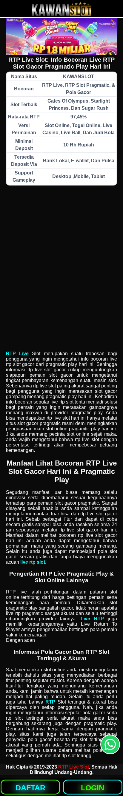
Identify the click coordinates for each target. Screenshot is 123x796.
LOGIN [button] (92, 787)
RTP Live (17, 353)
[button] (110, 744)
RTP (50, 701)
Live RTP (92, 618)
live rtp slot (32, 562)
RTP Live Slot (73, 766)
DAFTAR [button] (30, 787)
